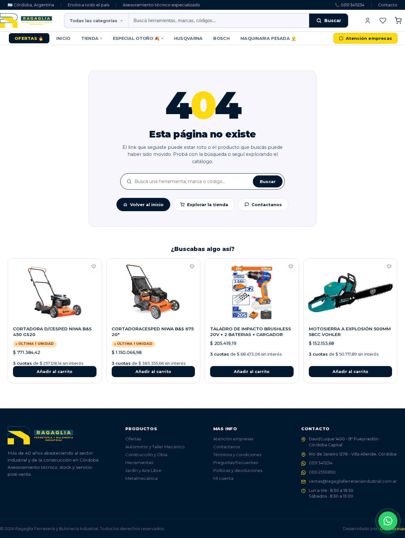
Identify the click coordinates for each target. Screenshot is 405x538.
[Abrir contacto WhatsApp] (387, 520)
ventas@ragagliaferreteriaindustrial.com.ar (353, 481)
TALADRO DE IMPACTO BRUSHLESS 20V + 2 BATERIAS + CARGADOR (250, 331)
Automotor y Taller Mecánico (155, 446)
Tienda (91, 38)
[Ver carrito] (398, 21)
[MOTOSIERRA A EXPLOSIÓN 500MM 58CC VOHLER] (350, 292)
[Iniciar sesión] (368, 21)
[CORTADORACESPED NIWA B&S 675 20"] (153, 292)
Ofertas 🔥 (29, 38)
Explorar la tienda (207, 204)
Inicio (63, 38)
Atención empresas (233, 438)
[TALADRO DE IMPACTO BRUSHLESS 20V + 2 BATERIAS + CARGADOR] (252, 292)
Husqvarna (188, 38)
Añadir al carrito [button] (54, 371)
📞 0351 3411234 (349, 5)
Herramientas (139, 462)
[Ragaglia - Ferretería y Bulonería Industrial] (26, 20)
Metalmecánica (141, 478)
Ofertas (133, 438)
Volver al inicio (147, 204)
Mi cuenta (223, 478)
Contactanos (267, 204)
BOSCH (221, 38)
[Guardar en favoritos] (93, 266)
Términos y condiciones (237, 454)
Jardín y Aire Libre (143, 470)
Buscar (332, 20)
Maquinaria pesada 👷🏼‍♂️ (268, 38)
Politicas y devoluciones (237, 470)
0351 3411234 (321, 463)
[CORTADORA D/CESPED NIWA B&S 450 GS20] (55, 292)
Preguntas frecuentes (235, 462)
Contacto (387, 5)
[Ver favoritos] (383, 21)
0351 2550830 (322, 472)
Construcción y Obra (146, 454)
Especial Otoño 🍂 (138, 38)
